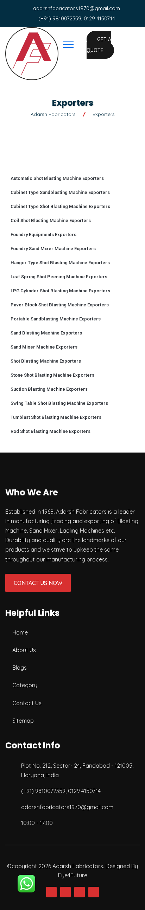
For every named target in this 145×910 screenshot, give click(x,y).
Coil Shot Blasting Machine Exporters (51, 220)
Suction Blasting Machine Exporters (49, 389)
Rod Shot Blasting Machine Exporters (50, 431)
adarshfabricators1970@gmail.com (76, 8)
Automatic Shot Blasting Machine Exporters (57, 178)
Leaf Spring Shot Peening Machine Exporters (59, 276)
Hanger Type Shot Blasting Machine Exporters (60, 262)
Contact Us (27, 703)
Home (20, 632)
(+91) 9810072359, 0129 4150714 (76, 18)
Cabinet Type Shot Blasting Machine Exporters (60, 206)
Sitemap (23, 720)
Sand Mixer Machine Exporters (44, 347)
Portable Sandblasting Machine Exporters (56, 318)
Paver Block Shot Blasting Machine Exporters (60, 304)
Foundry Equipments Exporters (43, 234)
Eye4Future (72, 875)
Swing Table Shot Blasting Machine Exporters (59, 403)
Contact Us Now (38, 582)
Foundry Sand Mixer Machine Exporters (53, 248)
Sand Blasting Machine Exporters (46, 333)
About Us (24, 650)
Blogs (19, 667)
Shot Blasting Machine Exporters (46, 361)
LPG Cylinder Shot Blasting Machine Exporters (60, 290)
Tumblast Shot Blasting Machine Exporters (56, 417)
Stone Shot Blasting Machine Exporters (52, 375)
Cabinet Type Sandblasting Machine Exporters (60, 192)
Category (24, 685)
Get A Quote (99, 44)
